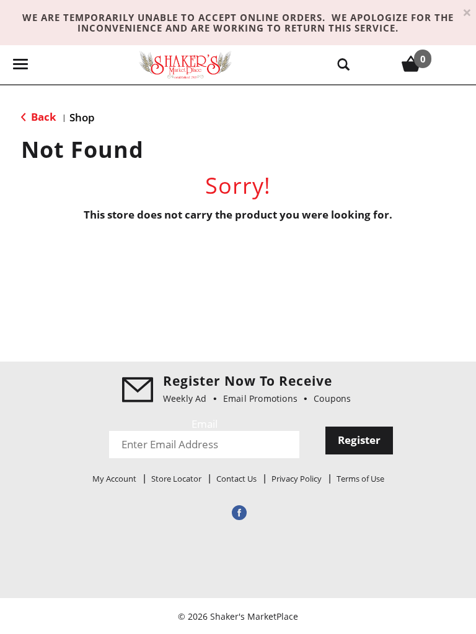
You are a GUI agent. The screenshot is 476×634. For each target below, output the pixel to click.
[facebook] (238, 512)
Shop (82, 117)
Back (42, 117)
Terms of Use (360, 478)
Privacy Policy (296, 478)
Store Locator (176, 478)
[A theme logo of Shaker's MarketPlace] (185, 64)
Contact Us (236, 478)
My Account (114, 478)
